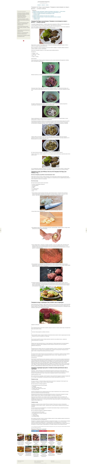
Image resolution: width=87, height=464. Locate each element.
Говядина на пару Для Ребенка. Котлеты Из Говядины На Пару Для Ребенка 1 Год (46, 12)
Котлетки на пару (36, 14)
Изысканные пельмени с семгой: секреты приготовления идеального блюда (23, 20)
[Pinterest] (43, 431)
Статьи (47, 4)
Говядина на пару (37, 17)
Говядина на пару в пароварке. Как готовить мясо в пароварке (43, 15)
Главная (39, 4)
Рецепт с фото (55, 426)
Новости (43, 4)
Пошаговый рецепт (51, 426)
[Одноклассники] (51, 431)
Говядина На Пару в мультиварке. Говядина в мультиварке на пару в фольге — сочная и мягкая (49, 11)
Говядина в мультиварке (41, 426)
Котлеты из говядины (46, 426)
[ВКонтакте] (35, 431)
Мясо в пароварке (35, 427)
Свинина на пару (36, 19)
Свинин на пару (39, 427)
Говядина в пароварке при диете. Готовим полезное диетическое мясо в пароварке (47, 16)
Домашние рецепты (43, 1)
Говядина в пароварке (64, 426)
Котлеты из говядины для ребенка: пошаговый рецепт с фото (44, 13)
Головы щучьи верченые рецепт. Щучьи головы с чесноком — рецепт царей (23, 27)
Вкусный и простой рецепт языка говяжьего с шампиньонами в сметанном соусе (23, 23)
